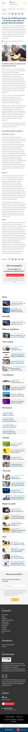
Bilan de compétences (11, 329)
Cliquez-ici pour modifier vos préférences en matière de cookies (11, 725)
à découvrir (5, 614)
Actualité (6, 316)
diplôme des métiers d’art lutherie (14, 249)
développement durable (9, 87)
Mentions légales (10, 716)
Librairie (4, 646)
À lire (5, 297)
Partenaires (7, 407)
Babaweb (14, 721)
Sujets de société (9, 503)
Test (4, 536)
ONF (3, 142)
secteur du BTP (10, 69)
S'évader (6, 437)
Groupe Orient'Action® (8, 644)
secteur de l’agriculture (9, 95)
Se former (7, 470)
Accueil (4, 9)
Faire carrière (11, 9)
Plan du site (19, 716)
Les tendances (8, 375)
